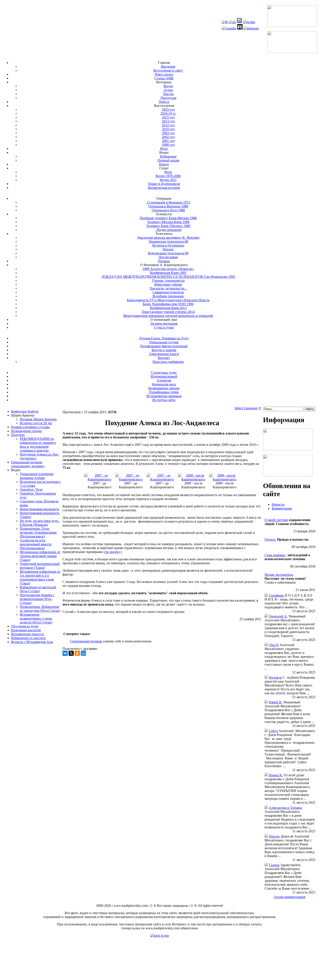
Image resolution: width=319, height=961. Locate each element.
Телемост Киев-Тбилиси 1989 (168, 226)
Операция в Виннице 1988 (168, 206)
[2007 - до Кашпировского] (99, 479)
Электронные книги (164, 354)
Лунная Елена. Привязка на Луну (164, 338)
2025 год (168, 109)
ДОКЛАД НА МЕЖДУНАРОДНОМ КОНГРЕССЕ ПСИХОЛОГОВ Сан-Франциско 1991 (168, 276)
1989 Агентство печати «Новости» (168, 269)
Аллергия (164, 380)
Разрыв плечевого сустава (30, 427)
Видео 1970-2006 (168, 176)
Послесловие (168, 257)
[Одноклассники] (77, 653)
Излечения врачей (164, 376)
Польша (164, 261)
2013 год (168, 121)
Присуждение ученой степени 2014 (168, 312)
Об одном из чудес (25, 626)
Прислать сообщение (168, 362)
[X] (71, 653)
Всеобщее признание (168, 296)
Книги (164, 164)
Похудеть (18, 435)
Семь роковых (275, 555)
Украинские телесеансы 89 (168, 241)
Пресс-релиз (164, 74)
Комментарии (282, 508)
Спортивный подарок (86, 641)
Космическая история (164, 187)
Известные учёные (168, 284)
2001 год (168, 141)
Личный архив (168, 160)
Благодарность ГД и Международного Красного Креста (168, 300)
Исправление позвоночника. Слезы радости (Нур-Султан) (36, 618)
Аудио (168, 90)
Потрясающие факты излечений (164, 346)
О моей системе (276, 520)
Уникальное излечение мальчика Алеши (37, 476)
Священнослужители (168, 292)
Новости (278, 504)
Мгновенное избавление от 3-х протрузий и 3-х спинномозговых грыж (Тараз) (40, 577)
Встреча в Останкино (168, 245)
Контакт (164, 358)
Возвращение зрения (163, 388)
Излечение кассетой (26, 630)
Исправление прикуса (27, 634)
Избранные (168, 156)
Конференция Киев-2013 (168, 308)
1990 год (168, 144)
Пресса (164, 102)
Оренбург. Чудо (31, 489)
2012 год (168, 125)
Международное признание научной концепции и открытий (168, 316)
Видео (168, 86)
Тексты (168, 94)
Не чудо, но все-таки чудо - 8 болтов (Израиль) (40, 523)
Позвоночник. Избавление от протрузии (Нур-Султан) (40, 608)
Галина (274, 865)
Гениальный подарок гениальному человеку (28, 464)
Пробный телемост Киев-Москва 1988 (168, 218)
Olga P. (274, 645)
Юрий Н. (275, 702)
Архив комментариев (289, 897)
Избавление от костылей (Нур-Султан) (38, 589)
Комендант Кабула (24, 411)
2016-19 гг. (168, 113)
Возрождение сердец (26, 431)
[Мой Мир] (83, 653)
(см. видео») (113, 552)
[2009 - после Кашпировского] (193, 479)
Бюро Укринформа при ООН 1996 (168, 304)
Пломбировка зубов (164, 392)
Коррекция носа (164, 384)
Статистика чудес (164, 372)
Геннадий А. (278, 616)
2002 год (168, 137)
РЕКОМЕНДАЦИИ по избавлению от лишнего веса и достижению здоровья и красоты (38, 444)
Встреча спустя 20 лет (36, 423)
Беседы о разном (164, 350)
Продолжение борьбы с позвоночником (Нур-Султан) (37, 599)
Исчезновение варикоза (163, 396)
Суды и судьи (164, 327)
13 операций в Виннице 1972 (168, 202)
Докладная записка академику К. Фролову (168, 237)
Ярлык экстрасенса (279, 574)
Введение (168, 66)
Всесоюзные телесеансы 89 (168, 253)
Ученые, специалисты (168, 280)
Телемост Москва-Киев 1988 (168, 222)
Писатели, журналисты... (168, 288)
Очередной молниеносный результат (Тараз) (40, 565)
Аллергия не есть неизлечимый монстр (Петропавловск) (35, 544)
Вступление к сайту (168, 70)
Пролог (168, 249)
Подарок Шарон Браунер (38, 419)
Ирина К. (276, 775)
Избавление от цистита (28, 638)
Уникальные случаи (164, 342)
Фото (164, 148)
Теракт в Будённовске (164, 184)
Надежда (275, 677)
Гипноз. (270, 539)
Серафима (276, 595)
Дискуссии (168, 98)
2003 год (168, 133)
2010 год (168, 129)
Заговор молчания (163, 323)
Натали (274, 836)
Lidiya (273, 731)
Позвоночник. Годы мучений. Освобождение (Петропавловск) (38, 532)
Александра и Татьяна (285, 808)
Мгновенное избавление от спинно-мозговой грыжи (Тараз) (40, 556)
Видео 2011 (168, 180)
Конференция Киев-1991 (168, 273)
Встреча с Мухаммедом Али (32, 642)
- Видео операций (168, 230)
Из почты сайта (163, 400)
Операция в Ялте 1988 (168, 210)
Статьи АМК (164, 78)
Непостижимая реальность (39, 509)
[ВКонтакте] (65, 653)
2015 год (168, 117)
